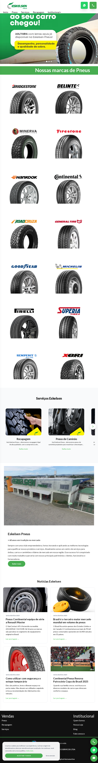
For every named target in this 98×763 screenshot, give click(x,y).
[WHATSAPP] (84, 5)
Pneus (15, 12)
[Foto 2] (49, 61)
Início (5, 12)
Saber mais (16, 564)
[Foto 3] (51, 61)
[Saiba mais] (24, 100)
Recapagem (38, 12)
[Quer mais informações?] (93, 758)
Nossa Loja (78, 724)
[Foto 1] (46, 61)
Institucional (54, 12)
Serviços (25, 12)
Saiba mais (29, 751)
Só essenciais (50, 756)
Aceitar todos (24, 756)
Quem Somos (79, 720)
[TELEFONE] (93, 5)
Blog (75, 729)
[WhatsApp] (93, 750)
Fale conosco (79, 733)
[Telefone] (93, 741)
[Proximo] (93, 426)
